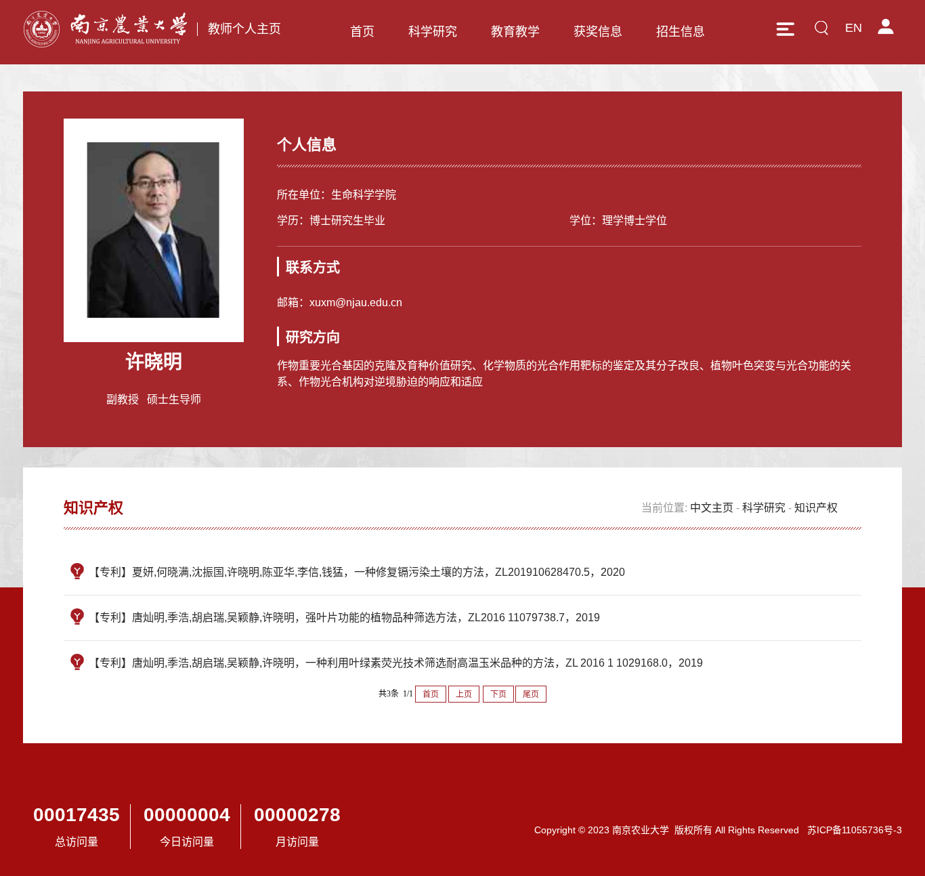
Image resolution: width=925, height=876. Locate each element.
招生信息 (680, 32)
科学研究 (432, 32)
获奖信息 (598, 32)
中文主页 (711, 508)
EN (853, 28)
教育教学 (515, 32)
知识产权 (816, 508)
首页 (362, 32)
